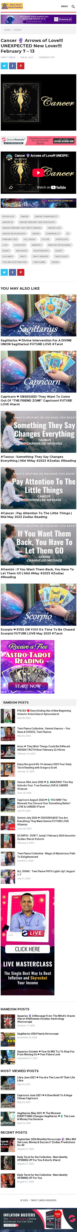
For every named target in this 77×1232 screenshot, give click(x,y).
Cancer (24, 216)
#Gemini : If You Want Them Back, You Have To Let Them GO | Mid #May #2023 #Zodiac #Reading (37, 573)
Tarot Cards (8, 57)
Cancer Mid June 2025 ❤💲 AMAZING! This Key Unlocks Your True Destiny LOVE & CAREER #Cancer (45, 785)
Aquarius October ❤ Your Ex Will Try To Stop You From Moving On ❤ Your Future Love (45, 1053)
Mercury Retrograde (59, 245)
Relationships (41, 251)
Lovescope (19, 245)
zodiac (55, 262)
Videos (17, 30)
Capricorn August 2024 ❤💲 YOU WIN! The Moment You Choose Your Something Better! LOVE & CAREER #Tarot (43, 803)
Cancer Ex (8, 222)
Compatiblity (53, 234)
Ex (68, 234)
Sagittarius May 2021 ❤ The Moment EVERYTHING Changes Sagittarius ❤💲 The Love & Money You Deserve (46, 1116)
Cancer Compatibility (46, 216)
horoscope (62, 239)
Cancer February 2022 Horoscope (37, 222)
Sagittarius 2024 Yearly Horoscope (38, 1033)
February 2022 (10, 239)
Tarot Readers (40, 256)
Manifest (37, 245)
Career (35, 234)
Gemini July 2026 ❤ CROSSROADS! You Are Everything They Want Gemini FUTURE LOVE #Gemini (43, 821)
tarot (23, 256)
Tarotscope (61, 256)
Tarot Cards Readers (43, 1200)
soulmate (8, 256)
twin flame (39, 262)
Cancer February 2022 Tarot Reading (22, 228)
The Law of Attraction (15, 262)
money (6, 251)
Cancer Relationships (14, 234)
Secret (58, 251)
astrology (8, 216)
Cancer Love (54, 228)
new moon (21, 251)
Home (7, 30)
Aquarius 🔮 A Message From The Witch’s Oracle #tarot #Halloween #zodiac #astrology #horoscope (46, 1018)
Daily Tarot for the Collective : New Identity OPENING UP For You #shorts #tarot (42, 1159)
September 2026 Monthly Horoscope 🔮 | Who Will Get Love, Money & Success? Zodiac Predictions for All (46, 1142)
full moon (29, 239)
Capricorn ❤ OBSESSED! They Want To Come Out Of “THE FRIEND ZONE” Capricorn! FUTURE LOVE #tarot (36, 400)
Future (45, 239)
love (5, 245)
